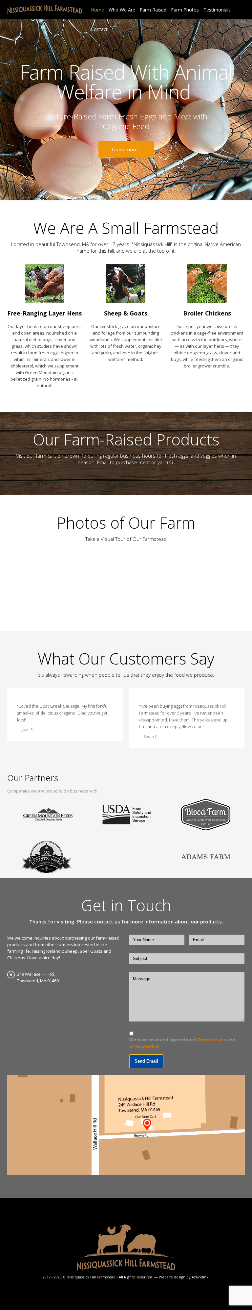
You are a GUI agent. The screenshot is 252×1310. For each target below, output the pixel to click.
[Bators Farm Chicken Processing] (46, 856)
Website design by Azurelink (183, 1276)
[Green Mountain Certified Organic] (48, 814)
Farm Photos (185, 10)
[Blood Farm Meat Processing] (205, 814)
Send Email (146, 1061)
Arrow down (126, 183)
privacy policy (144, 1046)
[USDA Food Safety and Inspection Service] (126, 814)
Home (97, 10)
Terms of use (211, 1040)
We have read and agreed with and (182, 1043)
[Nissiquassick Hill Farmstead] (44, 9)
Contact (99, 29)
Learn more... (126, 149)
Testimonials (217, 10)
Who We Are (122, 10)
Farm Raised (153, 10)
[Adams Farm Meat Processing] (205, 856)
